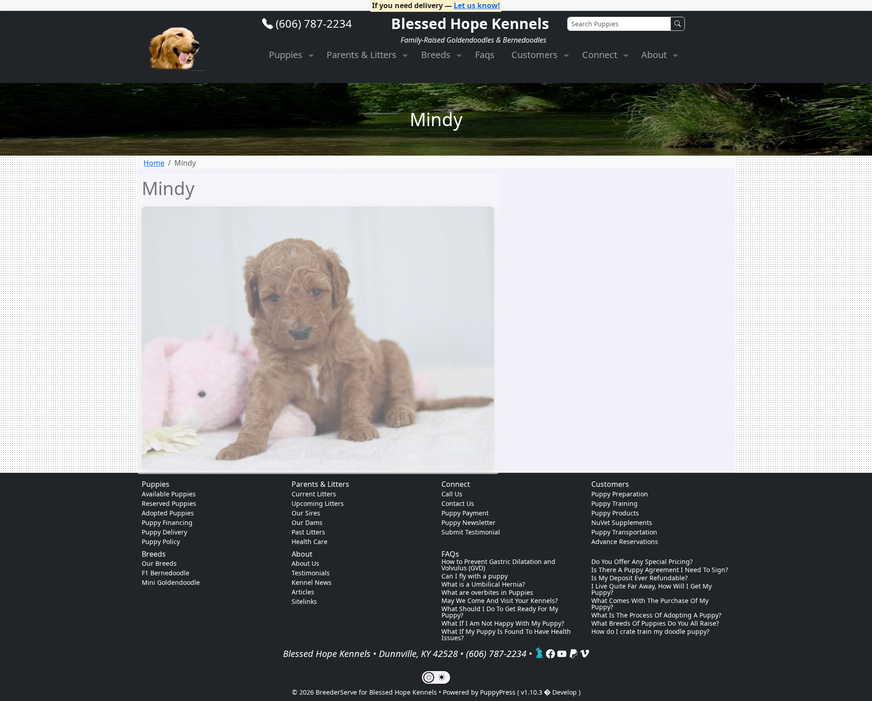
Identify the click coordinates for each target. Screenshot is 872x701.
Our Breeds (159, 563)
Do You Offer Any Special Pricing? (642, 562)
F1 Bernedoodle (165, 573)
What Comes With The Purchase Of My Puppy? (649, 604)
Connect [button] (600, 55)
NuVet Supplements (621, 522)
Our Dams (307, 522)
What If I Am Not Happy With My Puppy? (502, 623)
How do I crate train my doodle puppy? (650, 631)
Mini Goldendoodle (171, 582)
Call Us (451, 494)
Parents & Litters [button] (363, 55)
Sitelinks (304, 601)
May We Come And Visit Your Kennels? (499, 601)
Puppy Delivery (164, 532)
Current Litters (314, 494)
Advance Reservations (624, 541)
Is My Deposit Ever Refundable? (639, 578)
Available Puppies (169, 494)
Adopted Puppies (168, 513)
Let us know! (477, 5)
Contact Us (457, 503)
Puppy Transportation (624, 532)
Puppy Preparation (619, 494)
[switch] (436, 677)
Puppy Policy (161, 541)
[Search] (677, 24)
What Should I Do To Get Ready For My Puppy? (499, 612)
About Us (305, 563)
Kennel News (312, 582)
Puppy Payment (465, 513)
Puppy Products (615, 513)
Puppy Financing (167, 522)
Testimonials (311, 573)
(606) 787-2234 (314, 23)
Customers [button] (535, 55)
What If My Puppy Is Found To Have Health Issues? (506, 634)
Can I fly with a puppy (474, 576)
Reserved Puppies (169, 503)
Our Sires (306, 513)
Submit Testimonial (470, 532)
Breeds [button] (437, 55)
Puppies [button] (287, 55)
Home (154, 163)
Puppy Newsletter (468, 522)
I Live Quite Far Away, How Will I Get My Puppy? (651, 589)
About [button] (655, 55)
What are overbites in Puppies (487, 592)
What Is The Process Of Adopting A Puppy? (656, 615)
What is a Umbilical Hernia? (483, 584)
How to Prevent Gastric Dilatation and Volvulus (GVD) (498, 565)
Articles (303, 592)
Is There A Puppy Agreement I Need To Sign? (659, 570)
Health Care (309, 541)
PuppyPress (498, 692)
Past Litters (308, 532)
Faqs (485, 55)
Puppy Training (614, 503)
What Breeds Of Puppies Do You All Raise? (655, 623)
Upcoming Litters (318, 503)
